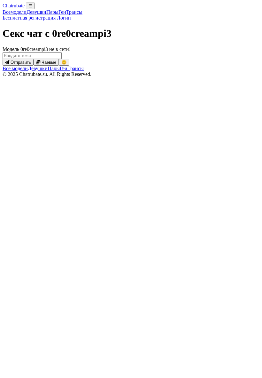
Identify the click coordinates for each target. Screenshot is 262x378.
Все (15, 12)
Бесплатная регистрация (29, 18)
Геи (62, 12)
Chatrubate (14, 5)
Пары (52, 12)
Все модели (15, 68)
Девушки (36, 12)
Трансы (74, 12)
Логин (64, 18)
